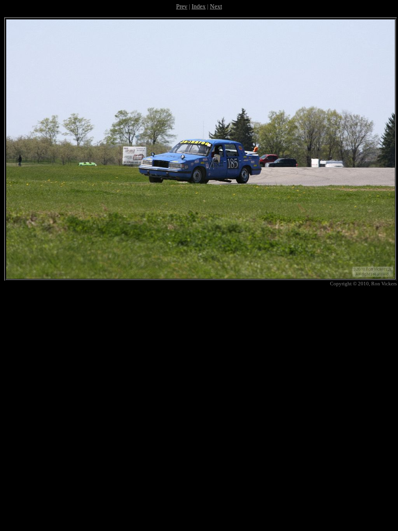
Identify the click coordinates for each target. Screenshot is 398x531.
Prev (181, 6)
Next (216, 6)
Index (199, 6)
